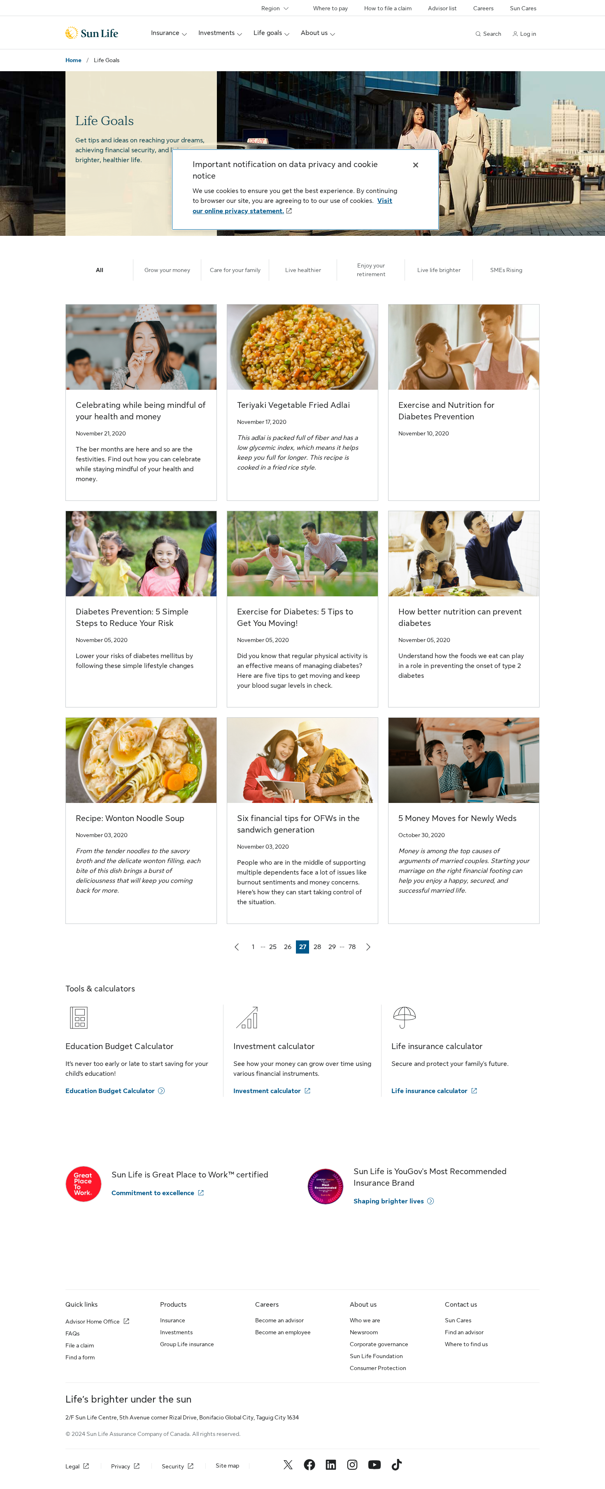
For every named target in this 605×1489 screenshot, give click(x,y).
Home (73, 60)
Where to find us (466, 1344)
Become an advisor (279, 1320)
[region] (305, 189)
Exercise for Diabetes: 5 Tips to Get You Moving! (295, 617)
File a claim (79, 1345)
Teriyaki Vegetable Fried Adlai (293, 405)
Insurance (172, 1320)
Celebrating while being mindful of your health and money (141, 410)
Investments (176, 1332)
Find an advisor (464, 1332)
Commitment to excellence (153, 1193)
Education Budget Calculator (110, 1091)
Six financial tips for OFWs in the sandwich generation (298, 824)
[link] (236, 947)
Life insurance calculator (429, 1091)
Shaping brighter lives (389, 1201)
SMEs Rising (506, 270)
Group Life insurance (187, 1344)
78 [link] (353, 948)
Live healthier (303, 270)
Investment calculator (267, 1091)
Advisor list (442, 8)
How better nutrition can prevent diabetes (460, 617)
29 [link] (333, 948)
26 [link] (289, 948)
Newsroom (364, 1332)
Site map (227, 1465)
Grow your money (167, 270)
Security (173, 1466)
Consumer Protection (378, 1368)
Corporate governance (379, 1344)
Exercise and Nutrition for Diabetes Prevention (446, 410)
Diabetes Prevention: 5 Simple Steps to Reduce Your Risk (132, 617)
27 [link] (304, 948)
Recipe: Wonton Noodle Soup (130, 818)
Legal (72, 1466)
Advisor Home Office (92, 1321)
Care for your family (235, 270)
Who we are (365, 1320)
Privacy (120, 1466)
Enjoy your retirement (371, 269)
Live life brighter (439, 270)
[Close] (416, 165)
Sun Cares (523, 8)
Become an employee (283, 1332)
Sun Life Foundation (376, 1356)
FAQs (72, 1333)
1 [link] (256, 948)
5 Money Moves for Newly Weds (457, 818)
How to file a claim (388, 8)
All (99, 270)
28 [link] (319, 948)
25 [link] (274, 948)
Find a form (80, 1357)
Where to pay (330, 8)
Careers (483, 8)
